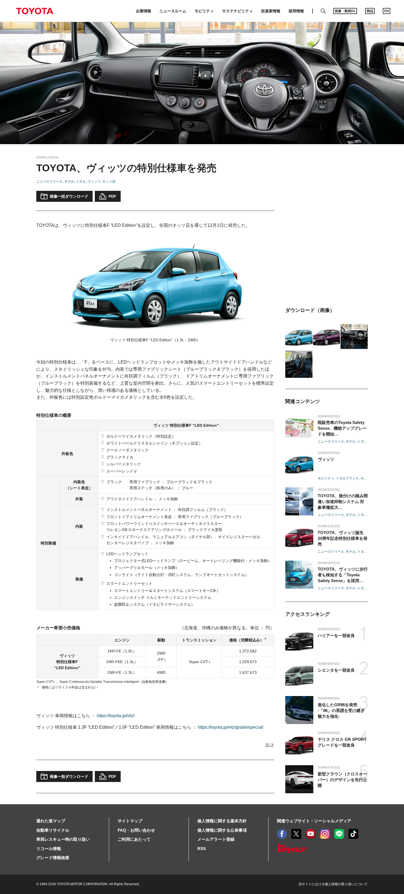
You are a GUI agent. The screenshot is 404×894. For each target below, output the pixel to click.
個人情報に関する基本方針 (222, 820)
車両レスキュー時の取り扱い (63, 839)
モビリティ (326, 478)
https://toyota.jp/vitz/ (116, 715)
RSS (201, 848)
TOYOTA (34, 11)
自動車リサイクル (52, 830)
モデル (69, 181)
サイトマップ (130, 820)
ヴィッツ (94, 181)
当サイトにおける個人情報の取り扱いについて (333, 884)
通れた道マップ (50, 820)
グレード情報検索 (52, 857)
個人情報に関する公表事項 (222, 830)
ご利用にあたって (134, 839)
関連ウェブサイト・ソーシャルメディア (314, 820)
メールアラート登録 (215, 839)
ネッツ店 (108, 181)
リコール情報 (48, 848)
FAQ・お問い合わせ (136, 830)
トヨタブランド (347, 478)
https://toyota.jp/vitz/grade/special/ (230, 727)
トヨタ (81, 181)
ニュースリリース (49, 181)
